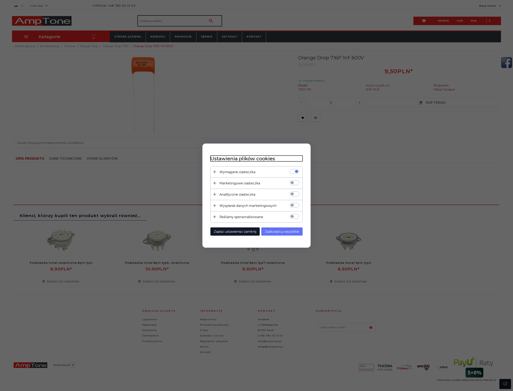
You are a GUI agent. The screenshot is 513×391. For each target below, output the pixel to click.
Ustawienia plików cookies (242, 158)
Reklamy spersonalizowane (241, 217)
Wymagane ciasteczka (237, 172)
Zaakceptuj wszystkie (282, 231)
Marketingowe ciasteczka (239, 183)
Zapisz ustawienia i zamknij (235, 231)
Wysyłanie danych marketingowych (248, 205)
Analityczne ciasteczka (237, 194)
